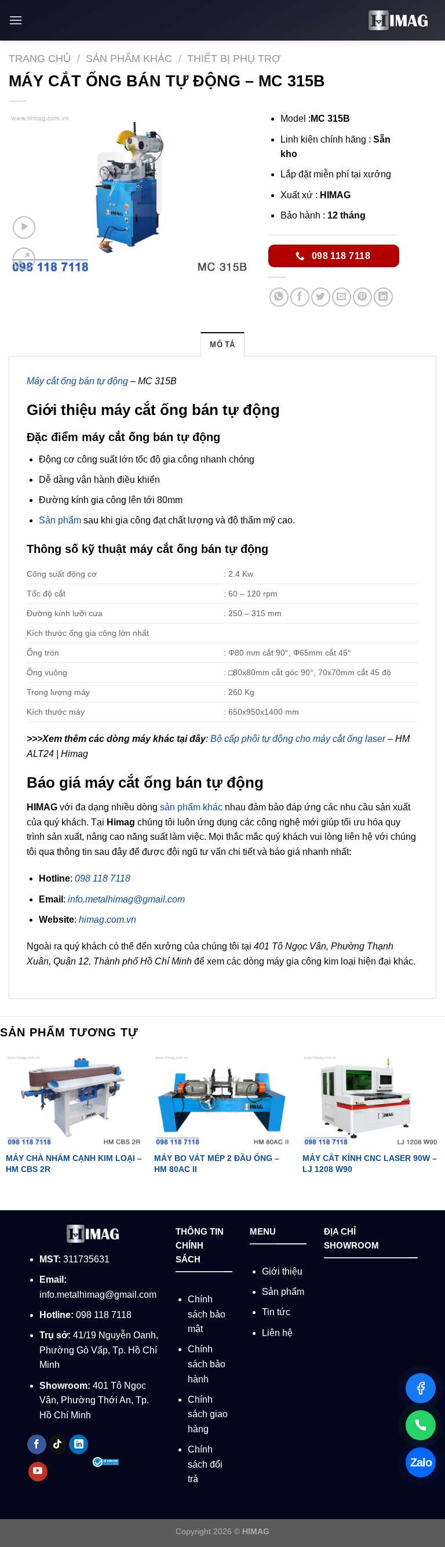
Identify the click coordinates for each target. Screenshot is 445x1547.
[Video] (24, 227)
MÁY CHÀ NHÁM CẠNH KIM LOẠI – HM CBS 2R (74, 1163)
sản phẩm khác (191, 807)
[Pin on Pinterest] (362, 297)
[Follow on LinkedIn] (78, 1444)
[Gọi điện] (420, 1425)
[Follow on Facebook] (36, 1444)
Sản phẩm (60, 520)
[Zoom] (24, 258)
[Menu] (16, 20)
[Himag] (398, 20)
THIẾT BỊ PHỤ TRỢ (233, 58)
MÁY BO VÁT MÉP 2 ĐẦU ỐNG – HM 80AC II (216, 1163)
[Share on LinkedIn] (383, 297)
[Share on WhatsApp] (279, 297)
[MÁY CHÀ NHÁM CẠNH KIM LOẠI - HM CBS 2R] (74, 1099)
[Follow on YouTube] (38, 1472)
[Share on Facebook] (299, 297)
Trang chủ (40, 58)
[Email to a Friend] (341, 297)
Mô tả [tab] (222, 344)
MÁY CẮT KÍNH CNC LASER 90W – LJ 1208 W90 (369, 1163)
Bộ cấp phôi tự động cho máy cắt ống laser (297, 739)
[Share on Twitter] (320, 297)
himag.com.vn (107, 919)
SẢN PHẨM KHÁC (129, 58)
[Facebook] (421, 1388)
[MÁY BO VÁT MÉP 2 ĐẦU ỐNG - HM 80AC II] (222, 1099)
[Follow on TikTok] (57, 1444)
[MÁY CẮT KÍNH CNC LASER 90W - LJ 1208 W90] (370, 1099)
